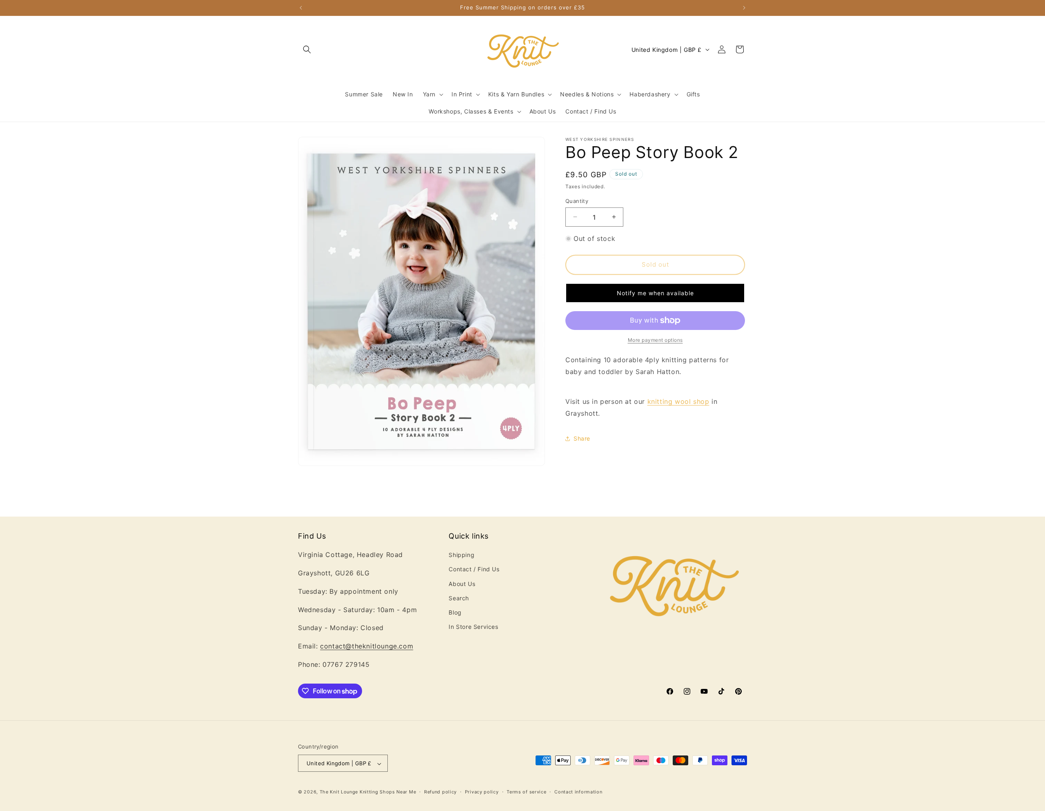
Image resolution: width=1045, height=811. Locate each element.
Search (459, 598)
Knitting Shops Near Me (388, 792)
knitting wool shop (678, 401)
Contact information (578, 792)
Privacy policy (482, 792)
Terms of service (526, 792)
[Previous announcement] (301, 8)
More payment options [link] (655, 340)
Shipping (461, 555)
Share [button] (582, 438)
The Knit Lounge (339, 792)
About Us (462, 583)
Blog (455, 612)
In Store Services (473, 626)
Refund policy (440, 792)
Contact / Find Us (474, 569)
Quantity (576, 200)
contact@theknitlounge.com (366, 646)
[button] (307, 49)
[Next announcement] (744, 8)
